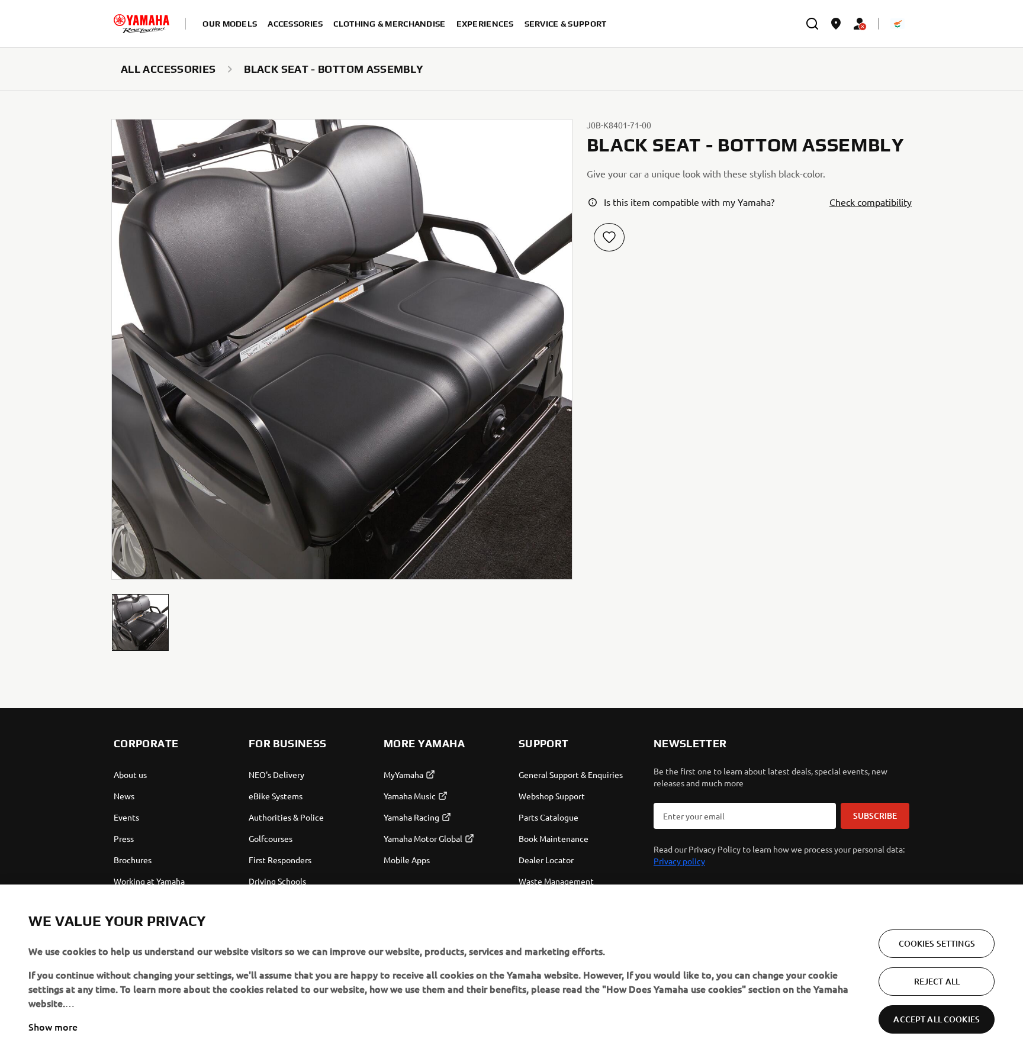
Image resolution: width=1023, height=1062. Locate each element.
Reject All (937, 981)
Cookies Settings (937, 943)
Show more (53, 1026)
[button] (140, 622)
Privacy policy (679, 861)
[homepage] (141, 23)
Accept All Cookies (936, 1019)
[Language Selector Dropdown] (897, 23)
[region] (511, 973)
